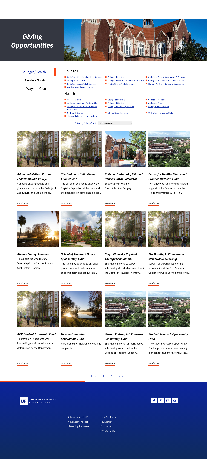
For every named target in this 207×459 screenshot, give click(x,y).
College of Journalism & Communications (166, 80)
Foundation (106, 421)
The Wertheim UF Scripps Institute (82, 116)
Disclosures (106, 426)
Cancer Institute (74, 100)
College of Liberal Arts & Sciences (82, 84)
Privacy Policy (107, 430)
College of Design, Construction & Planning (166, 77)
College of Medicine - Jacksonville (82, 103)
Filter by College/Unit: (86, 123)
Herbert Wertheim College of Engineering (166, 84)
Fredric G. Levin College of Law (121, 84)
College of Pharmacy (157, 103)
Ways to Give (36, 88)
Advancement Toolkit (79, 421)
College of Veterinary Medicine (121, 106)
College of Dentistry (116, 100)
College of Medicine (156, 100)
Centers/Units (35, 80)
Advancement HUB (78, 417)
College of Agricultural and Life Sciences (84, 77)
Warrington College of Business (81, 87)
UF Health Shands (75, 113)
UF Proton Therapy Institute (160, 113)
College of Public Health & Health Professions (82, 108)
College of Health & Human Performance (126, 80)
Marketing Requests (78, 426)
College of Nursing (116, 103)
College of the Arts (116, 77)
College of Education (76, 80)
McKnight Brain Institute (158, 106)
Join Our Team (108, 417)
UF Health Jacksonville (118, 113)
